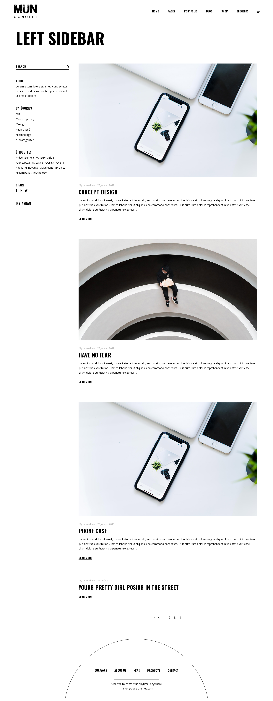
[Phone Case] (168, 459)
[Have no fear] (168, 289)
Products (153, 670)
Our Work (101, 670)
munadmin (89, 185)
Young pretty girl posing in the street (129, 587)
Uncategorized (25, 140)
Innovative (32, 167)
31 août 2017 (105, 580)
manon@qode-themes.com (136, 688)
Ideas (20, 167)
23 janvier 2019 (106, 185)
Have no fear (95, 355)
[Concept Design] (168, 120)
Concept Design (98, 192)
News (137, 670)
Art (18, 114)
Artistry (41, 157)
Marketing (47, 167)
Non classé (23, 129)
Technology (24, 134)
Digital (60, 162)
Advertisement (25, 157)
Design (21, 124)
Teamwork (23, 172)
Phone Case (93, 531)
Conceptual (23, 162)
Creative (38, 162)
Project (60, 167)
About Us (120, 670)
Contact (173, 670)
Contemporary (25, 119)
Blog (51, 157)
